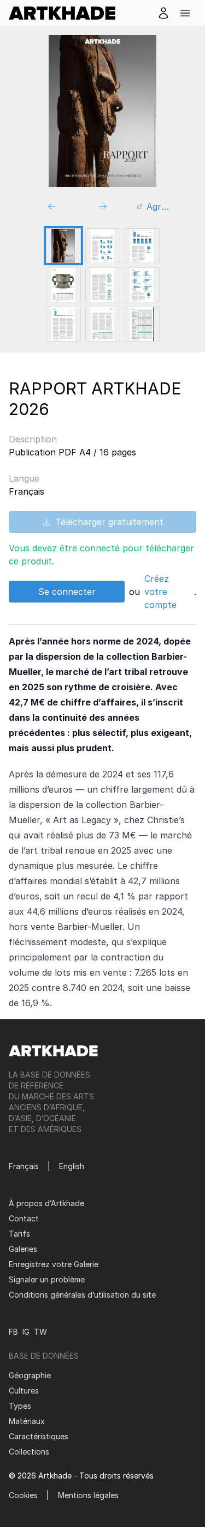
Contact (24, 1218)
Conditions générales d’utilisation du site (82, 1294)
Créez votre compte (160, 591)
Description (33, 439)
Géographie (30, 1375)
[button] (185, 13)
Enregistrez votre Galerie (53, 1264)
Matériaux (27, 1421)
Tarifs (19, 1233)
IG (26, 1331)
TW (40, 1331)
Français (24, 1166)
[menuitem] (66, 13)
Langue (24, 478)
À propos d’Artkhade (46, 1203)
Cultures (24, 1390)
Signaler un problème (47, 1279)
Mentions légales (88, 1495)
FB (13, 1331)
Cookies (23, 1495)
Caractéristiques (38, 1436)
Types (20, 1405)
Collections (29, 1451)
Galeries (23, 1249)
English (71, 1166)
